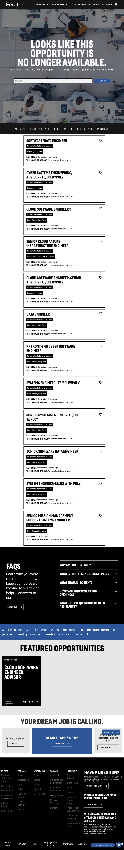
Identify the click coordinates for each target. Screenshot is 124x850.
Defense (22, 789)
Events (70, 792)
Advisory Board (5, 804)
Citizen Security (22, 803)
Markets (22, 771)
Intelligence (23, 780)
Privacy (22, 844)
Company (5, 771)
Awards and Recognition (72, 817)
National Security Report (71, 800)
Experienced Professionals (57, 789)
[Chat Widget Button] (119, 845)
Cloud (36, 784)
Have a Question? (101, 772)
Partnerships (7, 811)
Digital (37, 780)
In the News (72, 783)
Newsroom (72, 771)
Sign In (109, 4)
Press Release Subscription (74, 809)
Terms (34, 844)
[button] (42, 4)
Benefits (54, 808)
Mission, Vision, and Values (6, 778)
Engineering (39, 794)
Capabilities (39, 771)
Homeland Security (22, 795)
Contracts (68, 844)
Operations (39, 789)
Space (21, 775)
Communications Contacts (75, 825)
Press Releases (71, 777)
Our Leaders (7, 790)
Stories (70, 787)
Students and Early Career (56, 781)
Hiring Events (56, 795)
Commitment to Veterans (7, 797)
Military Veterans (54, 801)
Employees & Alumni (50, 844)
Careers (54, 771)
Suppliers (82, 844)
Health (21, 809)
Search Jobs (56, 775)
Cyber (20, 784)
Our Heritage (7, 786)
